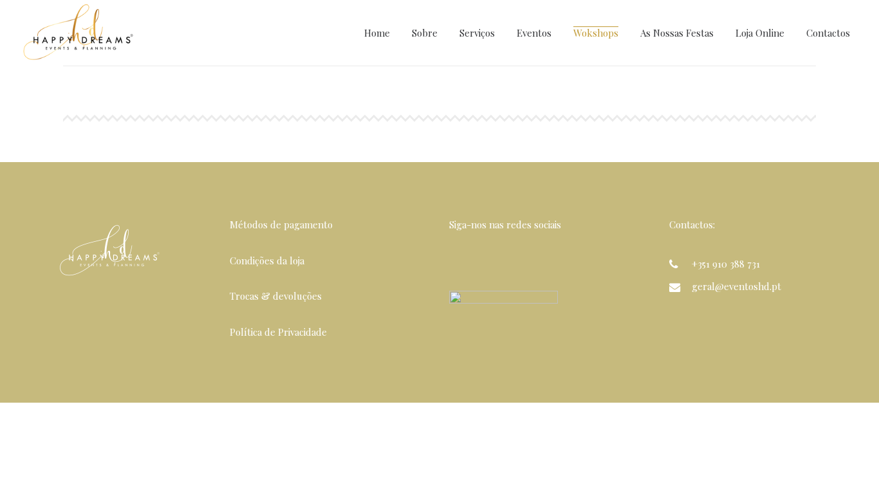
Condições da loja (267, 260)
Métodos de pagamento (281, 224)
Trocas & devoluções (276, 295)
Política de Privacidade (278, 331)
